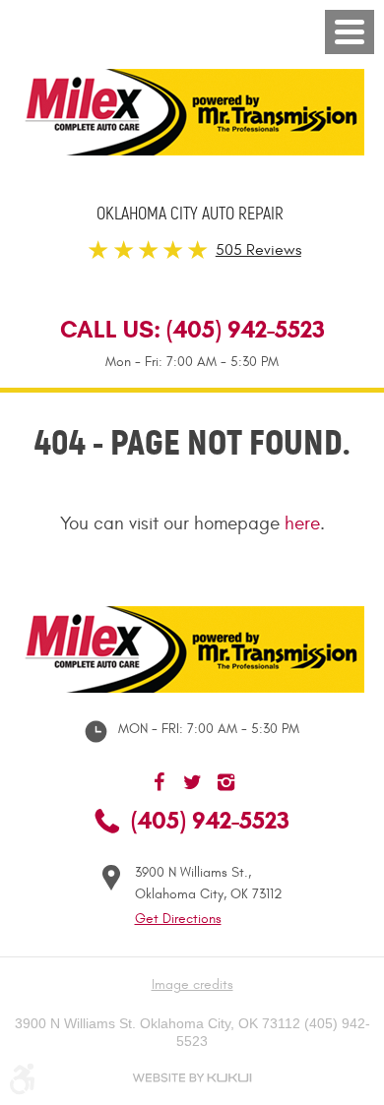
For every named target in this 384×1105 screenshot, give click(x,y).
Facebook (158, 782)
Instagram (225, 782)
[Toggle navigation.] (349, 32)
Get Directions (178, 918)
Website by (192, 1078)
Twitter (192, 782)
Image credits (192, 984)
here (302, 523)
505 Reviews (258, 250)
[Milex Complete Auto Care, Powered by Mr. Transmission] (192, 112)
